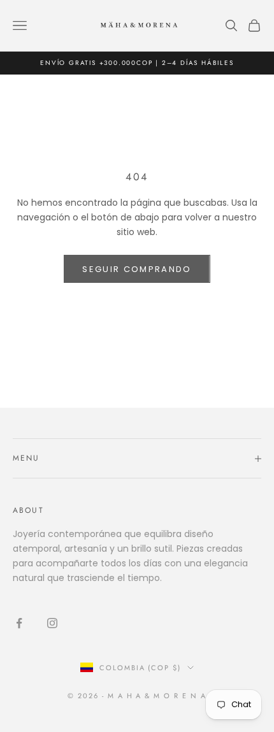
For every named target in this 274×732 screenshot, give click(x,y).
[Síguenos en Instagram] (52, 623)
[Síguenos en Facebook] (19, 623)
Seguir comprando (136, 269)
